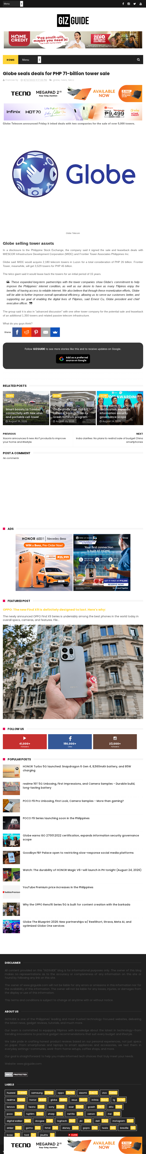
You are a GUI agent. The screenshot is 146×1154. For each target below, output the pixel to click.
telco (71, 80)
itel (110, 1113)
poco (10, 1113)
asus (74, 1099)
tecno (32, 1106)
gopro (86, 1128)
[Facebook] (17, 332)
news (64, 80)
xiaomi (83, 1092)
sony (51, 1106)
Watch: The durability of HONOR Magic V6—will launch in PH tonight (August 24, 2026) (82, 870)
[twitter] (134, 4)
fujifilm (30, 1113)
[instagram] (128, 4)
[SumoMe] (55, 332)
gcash (91, 1106)
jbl (81, 1121)
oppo (61, 1092)
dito (111, 1106)
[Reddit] (26, 332)
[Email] (45, 332)
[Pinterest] (36, 332)
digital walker (14, 1121)
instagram (119, 1121)
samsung (37, 1092)
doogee (39, 1121)
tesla (105, 1128)
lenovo (11, 1106)
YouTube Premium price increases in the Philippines (58, 887)
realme (11, 1099)
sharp (51, 1113)
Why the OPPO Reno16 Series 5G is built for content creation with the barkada (76, 904)
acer (71, 1106)
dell (97, 1121)
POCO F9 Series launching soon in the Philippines (56, 818)
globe (56, 80)
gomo (29, 1128)
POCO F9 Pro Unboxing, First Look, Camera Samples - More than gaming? (73, 801)
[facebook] (123, 4)
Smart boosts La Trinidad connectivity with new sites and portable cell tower (24, 413)
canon (91, 1113)
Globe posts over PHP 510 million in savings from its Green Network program (70, 413)
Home (10, 59)
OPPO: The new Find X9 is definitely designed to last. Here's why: (54, 609)
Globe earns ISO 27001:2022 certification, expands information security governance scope (119, 411)
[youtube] (140, 4)
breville (124, 1128)
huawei (11, 1092)
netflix (71, 1113)
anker (10, 1128)
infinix (95, 1099)
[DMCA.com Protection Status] (16, 1076)
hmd (47, 1128)
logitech (62, 1121)
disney (66, 1128)
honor (32, 1099)
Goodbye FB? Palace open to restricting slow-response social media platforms (78, 853)
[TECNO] (73, 1145)
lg (114, 1099)
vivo (104, 1092)
